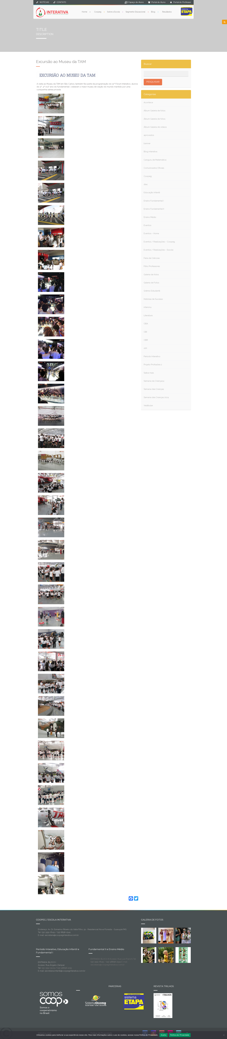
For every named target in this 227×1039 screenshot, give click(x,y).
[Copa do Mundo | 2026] (149, 935)
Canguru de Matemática (155, 160)
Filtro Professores (152, 266)
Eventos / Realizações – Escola (158, 250)
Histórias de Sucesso (153, 299)
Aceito (163, 1035)
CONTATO (61, 2)
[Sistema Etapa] (133, 1002)
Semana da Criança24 (154, 381)
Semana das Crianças (154, 389)
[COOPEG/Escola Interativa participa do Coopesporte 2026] (187, 935)
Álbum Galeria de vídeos (155, 127)
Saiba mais (149, 373)
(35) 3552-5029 (48, 968)
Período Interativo (152, 356)
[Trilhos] (163, 1005)
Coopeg (97, 12)
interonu (147, 307)
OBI (145, 332)
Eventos (147, 225)
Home (84, 12)
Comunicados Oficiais (154, 168)
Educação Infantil (152, 192)
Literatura (148, 315)
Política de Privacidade (179, 1035)
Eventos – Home (151, 233)
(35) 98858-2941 (113, 962)
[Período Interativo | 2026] (166, 955)
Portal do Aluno (158, 2)
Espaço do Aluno (136, 2)
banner (147, 143)
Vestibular (148, 405)
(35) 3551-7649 (97, 962)
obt (145, 348)
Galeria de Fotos (151, 283)
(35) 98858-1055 (64, 968)
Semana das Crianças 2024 (156, 397)
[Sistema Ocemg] (95, 1000)
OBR (146, 340)
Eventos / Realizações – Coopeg (159, 242)
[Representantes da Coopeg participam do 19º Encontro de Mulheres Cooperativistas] (168, 935)
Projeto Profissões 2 (153, 364)
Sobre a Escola (113, 12)
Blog (153, 12)
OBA (146, 323)
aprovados (149, 135)
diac (146, 184)
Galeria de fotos (151, 274)
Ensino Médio (150, 217)
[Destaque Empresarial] (53, 1003)
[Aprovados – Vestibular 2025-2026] (183, 955)
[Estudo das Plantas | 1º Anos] (149, 955)
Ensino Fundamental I (154, 201)
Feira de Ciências (152, 258)
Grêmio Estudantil (152, 291)
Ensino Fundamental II (154, 209)
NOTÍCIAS (44, 2)
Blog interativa (150, 151)
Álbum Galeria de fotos (154, 110)
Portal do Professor (182, 2)
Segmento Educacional (135, 12)
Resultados (167, 12)
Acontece (148, 102)
